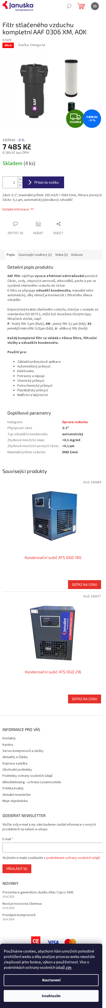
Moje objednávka (15, 801)
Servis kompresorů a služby (23, 750)
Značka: (32, 45)
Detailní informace (15, 209)
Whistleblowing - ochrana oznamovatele (31, 782)
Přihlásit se (16, 869)
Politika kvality (13, 788)
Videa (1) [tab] (61, 254)
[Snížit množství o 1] (20, 185)
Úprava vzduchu (75, 422)
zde (68, 967)
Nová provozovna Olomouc (22, 904)
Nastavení (51, 980)
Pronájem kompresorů (18, 915)
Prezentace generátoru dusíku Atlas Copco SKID (37, 892)
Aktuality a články (15, 757)
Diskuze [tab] (77, 254)
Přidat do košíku (46, 182)
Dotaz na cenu (84, 584)
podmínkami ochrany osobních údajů (73, 857)
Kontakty (9, 738)
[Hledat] (69, 6)
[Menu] (95, 6)
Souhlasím (51, 996)
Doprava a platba (14, 763)
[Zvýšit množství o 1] (20, 179)
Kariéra (7, 744)
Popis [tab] (11, 254)
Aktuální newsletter (16, 794)
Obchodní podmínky (17, 769)
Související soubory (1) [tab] (35, 254)
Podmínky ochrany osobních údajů (27, 775)
